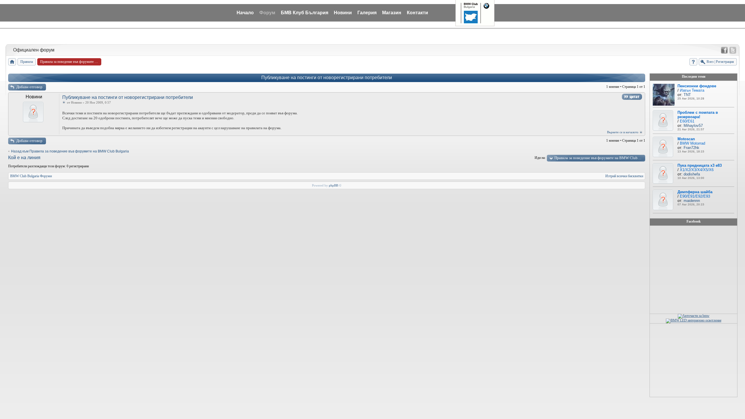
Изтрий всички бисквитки (624, 176)
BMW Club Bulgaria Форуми (31, 176)
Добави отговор (29, 87)
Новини (343, 12)
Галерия (367, 12)
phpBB (333, 185)
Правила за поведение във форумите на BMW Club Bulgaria (599, 158)
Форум (267, 12)
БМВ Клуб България (304, 12)
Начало (245, 12)
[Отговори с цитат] (632, 97)
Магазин (391, 12)
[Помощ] (693, 61)
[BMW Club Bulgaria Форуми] (12, 61)
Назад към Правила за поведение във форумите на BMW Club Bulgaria (70, 151)
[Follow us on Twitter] (732, 50)
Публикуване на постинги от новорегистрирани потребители (326, 77)
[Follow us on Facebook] (724, 50)
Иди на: (540, 158)
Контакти (417, 12)
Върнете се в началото (622, 132)
